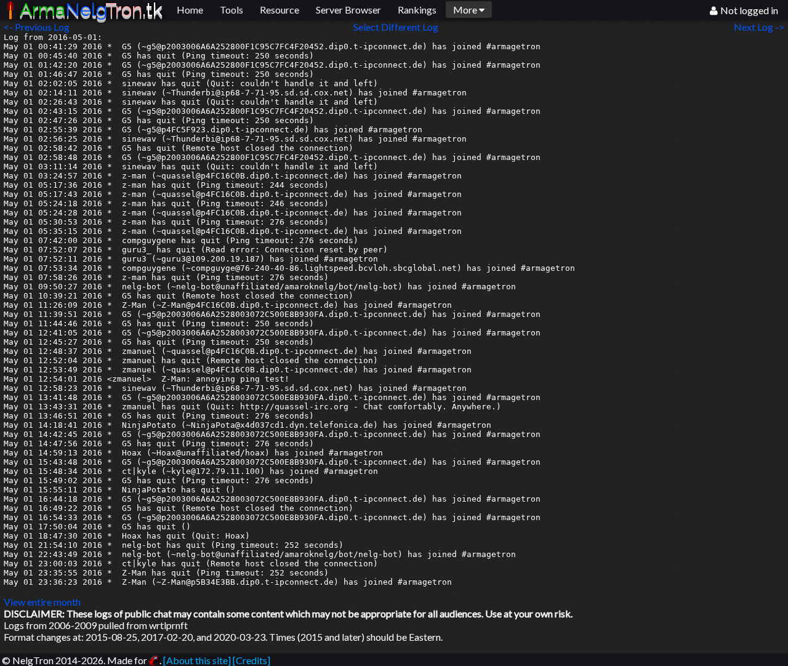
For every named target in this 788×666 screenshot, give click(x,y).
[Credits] (251, 660)
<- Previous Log (37, 27)
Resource (279, 9)
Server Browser (348, 9)
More (466, 9)
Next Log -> (761, 27)
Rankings (417, 9)
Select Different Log (395, 27)
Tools (231, 9)
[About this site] (197, 660)
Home (190, 9)
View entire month (42, 602)
